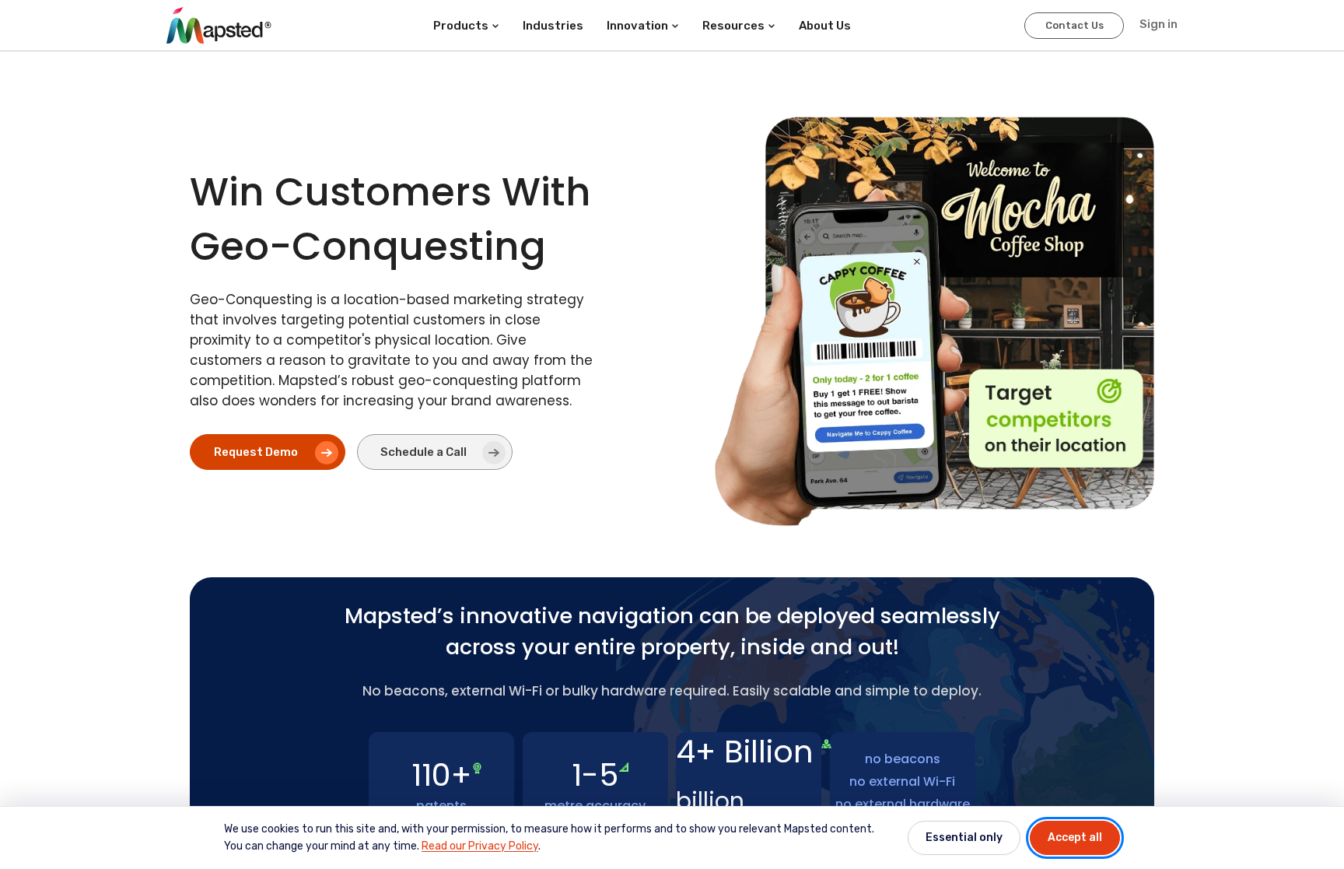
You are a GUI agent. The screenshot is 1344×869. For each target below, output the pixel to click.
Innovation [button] (637, 26)
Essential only (964, 837)
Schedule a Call (423, 452)
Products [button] (460, 26)
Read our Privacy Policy (480, 846)
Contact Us (1074, 25)
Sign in (1158, 24)
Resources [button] (733, 26)
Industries (553, 26)
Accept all (1075, 837)
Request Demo (256, 452)
